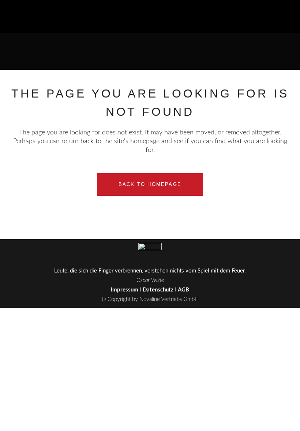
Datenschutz (158, 290)
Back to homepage (150, 184)
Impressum (124, 290)
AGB (183, 290)
